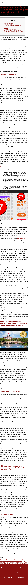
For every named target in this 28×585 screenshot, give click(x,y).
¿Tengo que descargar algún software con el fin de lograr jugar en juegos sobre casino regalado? (14, 27)
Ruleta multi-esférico (8, 32)
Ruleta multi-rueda (8, 24)
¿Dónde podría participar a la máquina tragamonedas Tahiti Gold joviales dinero (13, 31)
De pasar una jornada (9, 23)
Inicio (4, 577)
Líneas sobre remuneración (10, 29)
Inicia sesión (21, 577)
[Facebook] (10, 572)
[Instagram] (17, 572)
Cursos (10, 577)
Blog (15, 577)
